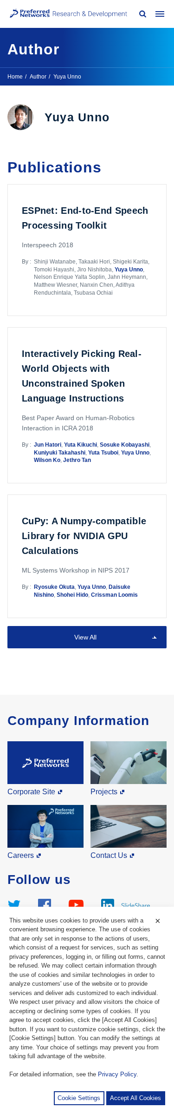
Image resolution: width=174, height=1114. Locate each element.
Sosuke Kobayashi (124, 445)
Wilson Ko (47, 460)
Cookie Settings (79, 1097)
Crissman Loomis (114, 595)
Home (15, 76)
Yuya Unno (129, 269)
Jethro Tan (77, 460)
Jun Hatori (47, 445)
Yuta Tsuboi (103, 452)
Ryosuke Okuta (54, 587)
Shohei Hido (72, 595)
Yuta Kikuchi (80, 445)
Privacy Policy (117, 1074)
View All (85, 637)
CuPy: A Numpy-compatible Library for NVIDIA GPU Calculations (84, 536)
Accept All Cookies (135, 1097)
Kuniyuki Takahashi (59, 452)
